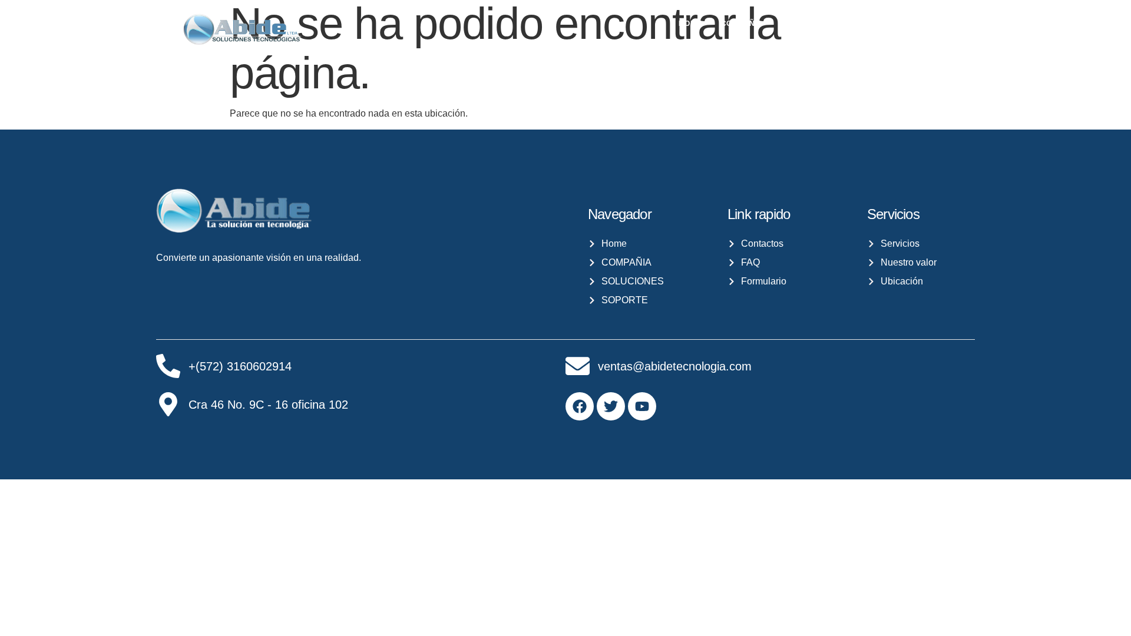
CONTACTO (887, 23)
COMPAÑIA (742, 23)
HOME (690, 23)
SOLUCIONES (814, 23)
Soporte (946, 23)
